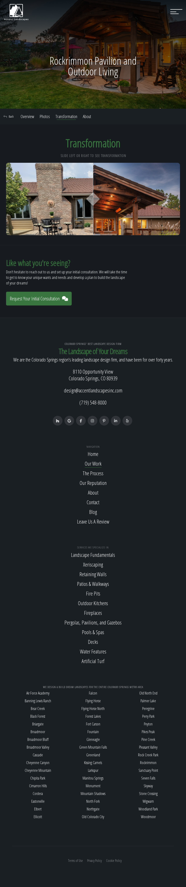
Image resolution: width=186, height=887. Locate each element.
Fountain (93, 731)
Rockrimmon (148, 762)
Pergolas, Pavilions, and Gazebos (93, 622)
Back (11, 116)
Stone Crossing (148, 793)
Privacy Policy (94, 860)
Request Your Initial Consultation (35, 298)
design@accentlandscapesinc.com (93, 390)
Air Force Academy (37, 693)
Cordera (38, 793)
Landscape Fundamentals (93, 554)
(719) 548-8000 (93, 402)
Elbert (38, 809)
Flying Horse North (93, 708)
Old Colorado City (93, 816)
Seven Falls (148, 778)
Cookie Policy (114, 860)
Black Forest (37, 716)
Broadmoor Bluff (37, 739)
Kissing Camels (93, 762)
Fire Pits (93, 593)
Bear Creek (38, 708)
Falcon (93, 693)
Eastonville (38, 801)
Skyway (148, 785)
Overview (27, 116)
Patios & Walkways (93, 583)
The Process (93, 473)
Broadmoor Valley (38, 747)
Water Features (93, 651)
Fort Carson (93, 724)
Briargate (38, 724)
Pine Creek (148, 739)
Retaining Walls (93, 574)
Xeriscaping (93, 564)
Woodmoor (148, 816)
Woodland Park (148, 809)
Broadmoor (38, 731)
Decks (93, 641)
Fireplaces (93, 612)
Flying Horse (93, 700)
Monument (93, 785)
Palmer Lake (148, 700)
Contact (93, 502)
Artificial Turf (93, 661)
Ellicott (38, 816)
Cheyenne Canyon (37, 762)
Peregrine (148, 708)
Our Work (93, 463)
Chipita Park (37, 778)
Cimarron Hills (38, 785)
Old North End (148, 693)
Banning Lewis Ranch (38, 700)
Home (93, 453)
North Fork (93, 801)
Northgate (93, 809)
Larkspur (93, 770)
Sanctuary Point (148, 770)
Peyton (148, 724)
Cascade (38, 755)
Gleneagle (93, 739)
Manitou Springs (93, 778)
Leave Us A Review (93, 521)
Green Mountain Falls (93, 747)
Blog (93, 511)
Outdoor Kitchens (93, 603)
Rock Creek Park (148, 755)
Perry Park (148, 716)
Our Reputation (93, 482)
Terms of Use (75, 860)
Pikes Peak (148, 731)
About (87, 116)
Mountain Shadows (93, 793)
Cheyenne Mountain (38, 770)
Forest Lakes (93, 716)
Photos (45, 116)
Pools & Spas (93, 632)
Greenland (93, 755)
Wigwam (148, 801)
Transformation (66, 116)
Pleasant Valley (148, 747)
